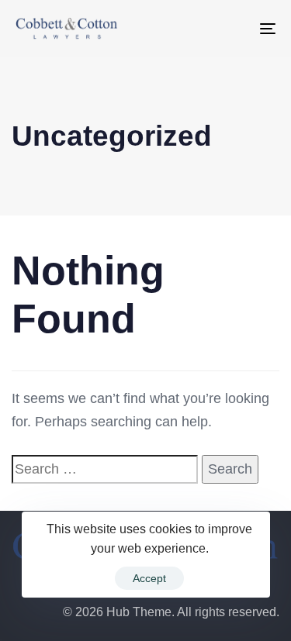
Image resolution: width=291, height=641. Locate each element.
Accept (149, 578)
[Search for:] (105, 469)
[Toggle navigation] (232, 28)
